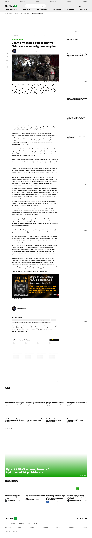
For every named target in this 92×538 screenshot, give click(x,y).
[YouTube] (86, 518)
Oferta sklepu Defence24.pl (17, 298)
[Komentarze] (7, 57)
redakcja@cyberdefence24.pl (19, 331)
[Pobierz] (7, 63)
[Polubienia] (7, 53)
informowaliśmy (18, 148)
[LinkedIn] (83, 518)
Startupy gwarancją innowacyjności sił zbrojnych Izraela (32, 271)
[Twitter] (77, 518)
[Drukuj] (7, 60)
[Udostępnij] (7, 67)
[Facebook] (80, 518)
